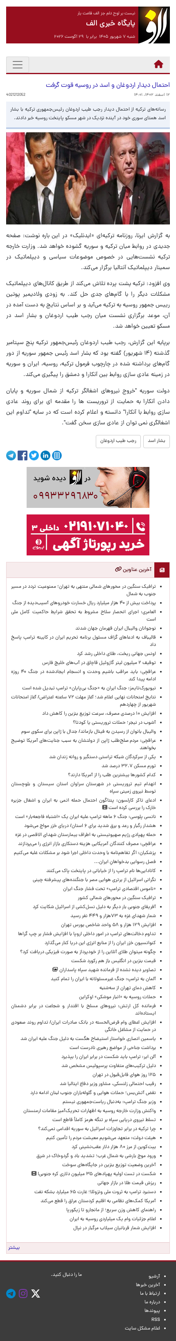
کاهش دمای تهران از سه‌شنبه (127, 988)
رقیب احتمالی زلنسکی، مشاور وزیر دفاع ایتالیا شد (108, 1084)
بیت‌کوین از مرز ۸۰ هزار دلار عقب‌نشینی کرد (114, 1147)
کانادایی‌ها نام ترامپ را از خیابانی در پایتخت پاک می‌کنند (101, 871)
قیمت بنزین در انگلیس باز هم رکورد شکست (113, 961)
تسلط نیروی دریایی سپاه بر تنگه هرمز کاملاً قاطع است (104, 1120)
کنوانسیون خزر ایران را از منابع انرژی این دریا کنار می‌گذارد (100, 943)
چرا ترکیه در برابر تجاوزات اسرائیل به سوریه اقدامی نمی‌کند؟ (97, 1129)
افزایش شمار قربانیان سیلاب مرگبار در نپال (114, 1228)
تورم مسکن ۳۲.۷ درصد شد (129, 766)
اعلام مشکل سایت (142, 1328)
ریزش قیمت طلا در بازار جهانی (126, 1183)
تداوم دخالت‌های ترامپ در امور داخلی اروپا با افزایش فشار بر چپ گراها (87, 934)
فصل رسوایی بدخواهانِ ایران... (125, 862)
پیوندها (152, 1311)
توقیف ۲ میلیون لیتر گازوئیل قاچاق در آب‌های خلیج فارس (99, 663)
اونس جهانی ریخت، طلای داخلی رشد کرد (116, 654)
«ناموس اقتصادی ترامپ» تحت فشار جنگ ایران (109, 889)
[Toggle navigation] (17, 65)
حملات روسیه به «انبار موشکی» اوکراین (117, 997)
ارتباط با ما (150, 1294)
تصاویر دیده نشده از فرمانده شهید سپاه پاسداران (107, 970)
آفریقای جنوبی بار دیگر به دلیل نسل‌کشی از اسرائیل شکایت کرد (94, 907)
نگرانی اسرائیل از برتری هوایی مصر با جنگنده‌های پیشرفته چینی (94, 880)
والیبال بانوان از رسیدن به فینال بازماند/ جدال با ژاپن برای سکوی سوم (88, 732)
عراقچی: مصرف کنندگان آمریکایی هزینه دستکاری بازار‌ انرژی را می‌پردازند (87, 844)
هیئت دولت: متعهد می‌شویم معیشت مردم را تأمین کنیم (101, 1138)
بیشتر (14, 1248)
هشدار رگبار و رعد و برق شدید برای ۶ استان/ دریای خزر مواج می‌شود (90, 826)
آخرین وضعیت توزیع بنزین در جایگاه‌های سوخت (109, 1165)
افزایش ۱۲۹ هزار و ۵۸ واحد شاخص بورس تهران (108, 925)
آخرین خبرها (148, 1285)
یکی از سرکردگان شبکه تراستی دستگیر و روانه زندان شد (102, 757)
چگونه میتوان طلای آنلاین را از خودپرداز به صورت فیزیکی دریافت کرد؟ (88, 952)
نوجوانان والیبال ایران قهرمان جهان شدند (115, 628)
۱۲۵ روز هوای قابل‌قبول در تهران (124, 1075)
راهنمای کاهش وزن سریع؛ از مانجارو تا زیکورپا (111, 1210)
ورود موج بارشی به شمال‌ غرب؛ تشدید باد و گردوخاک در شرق (96, 1156)
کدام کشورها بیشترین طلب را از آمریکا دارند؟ (112, 775)
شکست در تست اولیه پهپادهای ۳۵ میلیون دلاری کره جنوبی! (96, 1174)
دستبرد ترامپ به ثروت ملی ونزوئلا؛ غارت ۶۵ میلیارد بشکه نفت (95, 1192)
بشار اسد (156, 441)
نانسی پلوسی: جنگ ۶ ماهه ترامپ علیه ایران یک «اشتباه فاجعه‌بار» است (85, 817)
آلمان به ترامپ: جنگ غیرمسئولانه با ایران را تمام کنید (103, 979)
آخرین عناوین (136, 570)
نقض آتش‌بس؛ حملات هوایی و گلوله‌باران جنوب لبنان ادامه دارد (93, 1093)
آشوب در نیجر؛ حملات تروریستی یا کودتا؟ (114, 723)
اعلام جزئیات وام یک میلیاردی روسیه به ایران (113, 1219)
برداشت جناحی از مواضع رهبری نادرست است (113, 1048)
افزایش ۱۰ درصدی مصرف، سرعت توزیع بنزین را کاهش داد (99, 714)
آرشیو (154, 1276)
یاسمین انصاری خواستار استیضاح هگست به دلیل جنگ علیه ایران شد (88, 1039)
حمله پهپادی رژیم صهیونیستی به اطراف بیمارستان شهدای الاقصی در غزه (85, 835)
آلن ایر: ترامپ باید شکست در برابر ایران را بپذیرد (108, 1057)
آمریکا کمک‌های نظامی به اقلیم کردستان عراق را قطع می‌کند (98, 1201)
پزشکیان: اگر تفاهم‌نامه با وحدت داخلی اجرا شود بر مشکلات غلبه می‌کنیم (85, 853)
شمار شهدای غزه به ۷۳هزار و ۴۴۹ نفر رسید (113, 916)
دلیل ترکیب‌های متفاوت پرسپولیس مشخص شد (108, 1066)
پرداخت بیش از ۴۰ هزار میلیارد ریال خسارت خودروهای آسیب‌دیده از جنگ (84, 603)
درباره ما (152, 1302)
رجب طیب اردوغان (118, 441)
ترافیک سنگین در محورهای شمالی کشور (117, 898)
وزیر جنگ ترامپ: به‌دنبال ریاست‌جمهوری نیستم (109, 1102)
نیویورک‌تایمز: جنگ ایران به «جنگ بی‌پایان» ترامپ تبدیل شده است (89, 688)
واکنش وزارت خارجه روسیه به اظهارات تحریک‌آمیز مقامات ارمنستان (89, 1111)
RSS (155, 1320)
